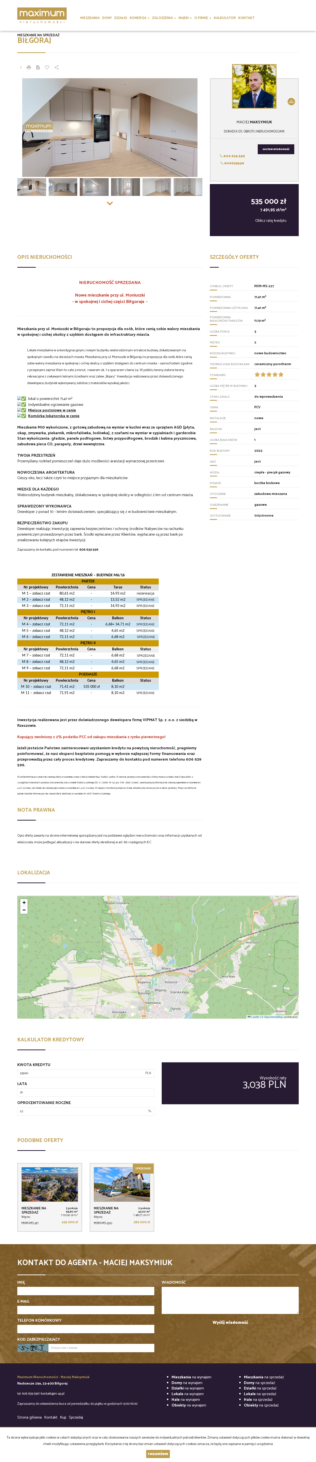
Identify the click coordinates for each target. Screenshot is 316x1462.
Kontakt (51, 1417)
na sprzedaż (264, 1377)
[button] (158, 950)
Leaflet (255, 1017)
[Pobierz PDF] (38, 68)
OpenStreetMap (273, 1017)
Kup (63, 1417)
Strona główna (29, 1417)
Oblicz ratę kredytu (270, 220)
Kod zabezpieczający (38, 1340)
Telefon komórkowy (39, 1321)
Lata (22, 1084)
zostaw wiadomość (276, 149)
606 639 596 (234, 156)
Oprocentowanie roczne (44, 1103)
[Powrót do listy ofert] (20, 68)
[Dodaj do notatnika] (47, 68)
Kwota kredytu (33, 1065)
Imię (21, 1283)
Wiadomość (174, 1283)
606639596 (233, 163)
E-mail (23, 1302)
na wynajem (191, 1377)
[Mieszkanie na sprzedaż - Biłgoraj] (49, 1197)
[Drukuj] (29, 68)
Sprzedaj (76, 1417)
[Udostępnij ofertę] (56, 68)
